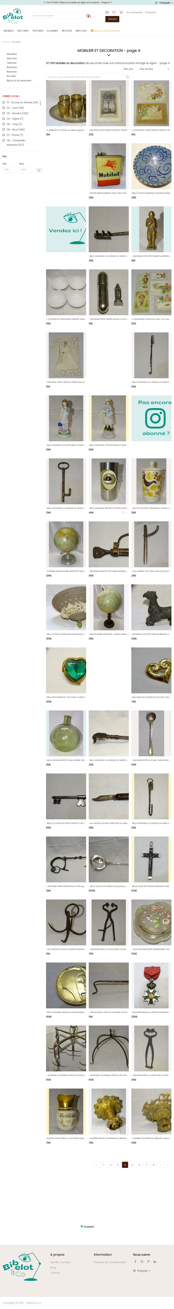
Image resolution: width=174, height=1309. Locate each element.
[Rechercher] (88, 15)
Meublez (12, 54)
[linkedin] (154, 1262)
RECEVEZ (67, 30)
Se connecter (134, 12)
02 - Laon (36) (15, 108)
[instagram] (142, 1262)
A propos (57, 1254)
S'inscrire (150, 12)
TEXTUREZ (37, 30)
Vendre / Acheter (60, 1262)
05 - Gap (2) (14, 124)
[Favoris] (114, 12)
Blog (53, 1267)
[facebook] (135, 1262)
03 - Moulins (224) (17, 113)
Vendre (112, 19)
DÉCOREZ (23, 30)
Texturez (11, 63)
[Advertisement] (22, 227)
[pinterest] (148, 1262)
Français (165, 2)
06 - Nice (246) (16, 129)
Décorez (12, 58)
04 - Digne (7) (15, 118)
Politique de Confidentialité (110, 1262)
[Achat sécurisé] (121, 12)
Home (6, 41)
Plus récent (146, 69)
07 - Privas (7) (15, 135)
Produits (16, 41)
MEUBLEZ (9, 30)
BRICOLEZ (81, 30)
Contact (55, 1273)
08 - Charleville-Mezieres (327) (16, 143)
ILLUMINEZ (52, 30)
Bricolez (11, 76)
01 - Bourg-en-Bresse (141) (22, 102)
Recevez (12, 71)
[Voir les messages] (107, 12)
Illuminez (12, 67)
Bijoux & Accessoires (19, 80)
